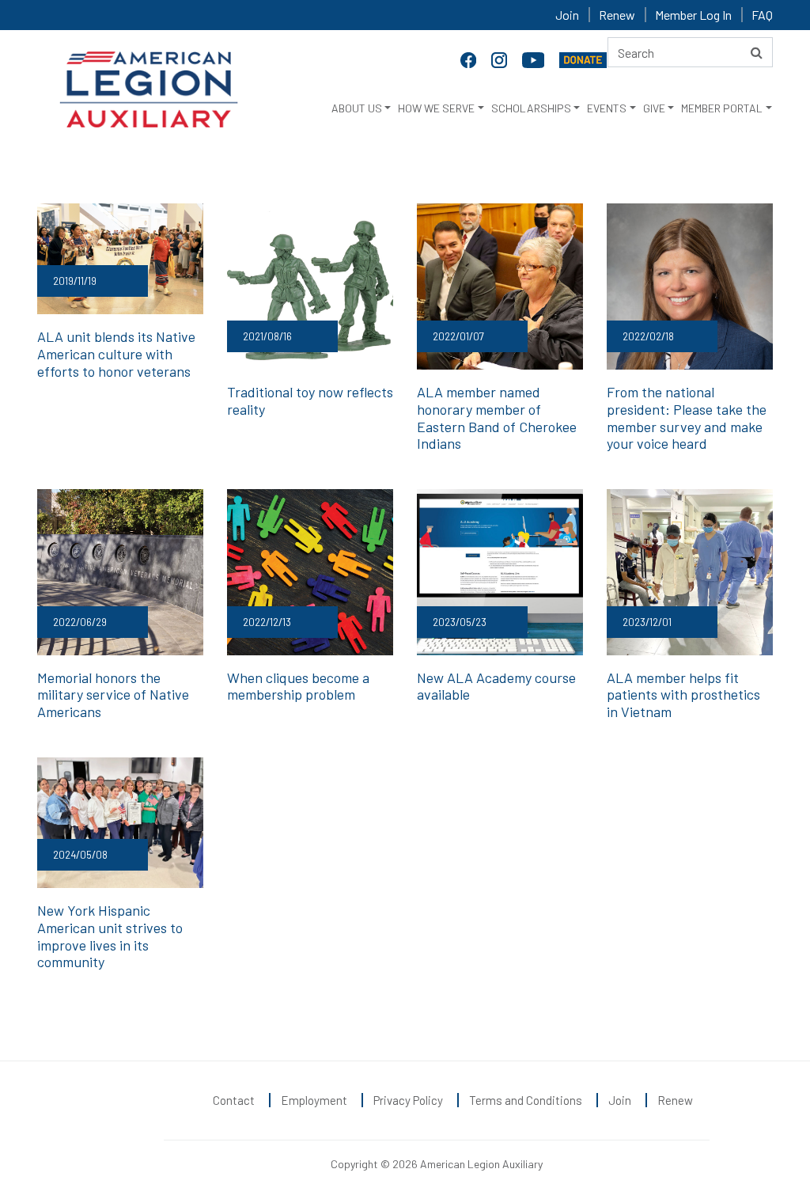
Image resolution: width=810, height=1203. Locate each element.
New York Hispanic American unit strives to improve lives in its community (110, 935)
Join (567, 14)
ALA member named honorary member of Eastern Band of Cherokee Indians (497, 417)
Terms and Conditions (525, 1100)
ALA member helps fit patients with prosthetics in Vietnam (683, 694)
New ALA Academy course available (496, 686)
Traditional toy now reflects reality (310, 400)
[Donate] (583, 58)
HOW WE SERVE (436, 108)
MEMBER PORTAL (722, 108)
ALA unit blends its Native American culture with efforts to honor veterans (116, 353)
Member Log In (693, 14)
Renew (617, 14)
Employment (314, 1100)
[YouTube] (534, 58)
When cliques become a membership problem (298, 686)
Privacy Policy (408, 1100)
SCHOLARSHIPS (531, 108)
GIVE (654, 108)
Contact (234, 1100)
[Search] (756, 52)
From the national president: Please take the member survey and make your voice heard (686, 417)
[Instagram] (500, 58)
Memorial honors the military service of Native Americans (113, 694)
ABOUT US (356, 108)
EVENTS (606, 108)
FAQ (762, 14)
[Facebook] (469, 58)
